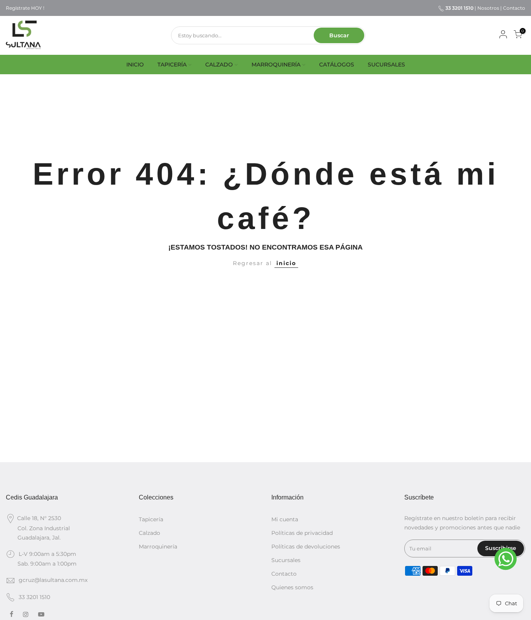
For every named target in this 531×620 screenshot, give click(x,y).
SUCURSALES (386, 64)
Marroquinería (158, 546)
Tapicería (151, 519)
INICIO (135, 64)
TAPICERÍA (172, 64)
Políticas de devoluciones (305, 546)
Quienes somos (292, 587)
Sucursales (285, 560)
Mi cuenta (284, 519)
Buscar (339, 35)
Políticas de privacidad (302, 532)
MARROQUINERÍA (276, 64)
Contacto (514, 8)
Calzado (149, 532)
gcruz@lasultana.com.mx (53, 579)
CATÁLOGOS (336, 64)
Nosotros (488, 8)
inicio (286, 263)
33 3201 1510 (34, 597)
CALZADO (219, 64)
